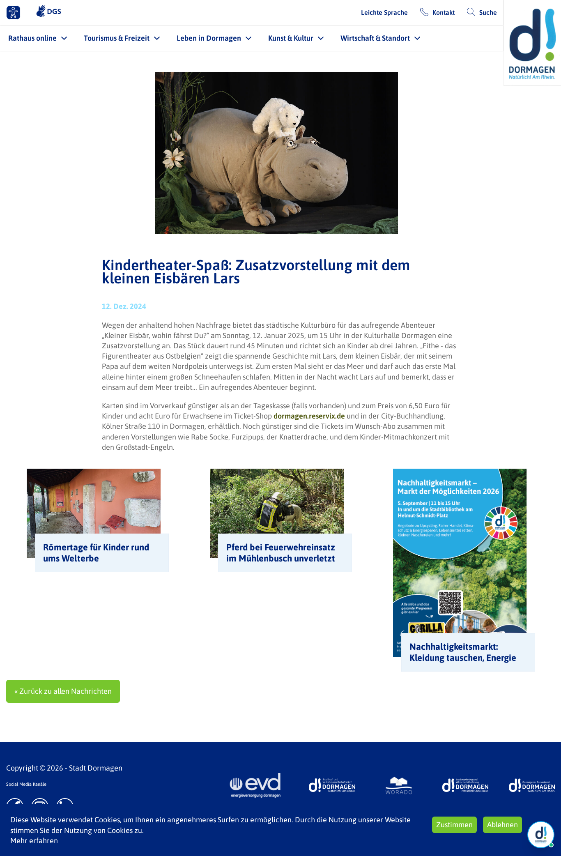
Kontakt (443, 12)
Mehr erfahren (34, 840)
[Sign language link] (48, 12)
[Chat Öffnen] (540, 834)
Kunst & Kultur (290, 38)
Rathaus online (32, 38)
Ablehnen (502, 824)
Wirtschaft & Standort (375, 38)
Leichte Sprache (384, 12)
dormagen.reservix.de (309, 416)
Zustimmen (454, 824)
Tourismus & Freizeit (116, 38)
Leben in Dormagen (209, 38)
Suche (488, 12)
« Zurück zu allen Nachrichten (63, 691)
